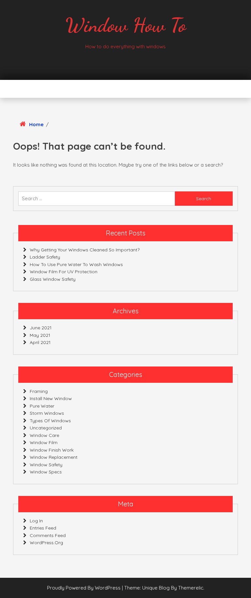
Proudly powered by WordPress (84, 588)
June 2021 (41, 328)
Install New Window (51, 398)
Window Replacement (53, 457)
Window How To (125, 25)
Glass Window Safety (52, 279)
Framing (39, 391)
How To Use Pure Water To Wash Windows (76, 264)
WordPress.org (46, 543)
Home (36, 124)
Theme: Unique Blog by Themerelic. (164, 588)
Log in (36, 521)
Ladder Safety (45, 257)
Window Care (44, 435)
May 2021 (40, 335)
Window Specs (46, 472)
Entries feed (43, 528)
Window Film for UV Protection (63, 272)
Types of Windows (50, 421)
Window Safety (46, 465)
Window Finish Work (52, 450)
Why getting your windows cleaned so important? (85, 250)
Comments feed (48, 535)
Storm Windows (47, 413)
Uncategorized (46, 428)
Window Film (44, 442)
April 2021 (40, 342)
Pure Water (42, 406)
